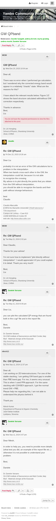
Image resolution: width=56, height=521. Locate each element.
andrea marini (6, 41)
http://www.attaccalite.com (21, 219)
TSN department (9, 211)
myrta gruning (43, 39)
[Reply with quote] (47, 56)
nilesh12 (5, 351)
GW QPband (10, 34)
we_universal (9, 515)
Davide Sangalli (17, 39)
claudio (11, 141)
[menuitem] (3, 518)
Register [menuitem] (34, 3)
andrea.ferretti (30, 39)
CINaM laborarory (36, 208)
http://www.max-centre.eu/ (13, 344)
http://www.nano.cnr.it (11, 341)
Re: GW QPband (12, 151)
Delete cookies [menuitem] (20, 508)
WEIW (4, 55)
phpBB (12, 513)
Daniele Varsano (19, 41)
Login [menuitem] (46, 3)
